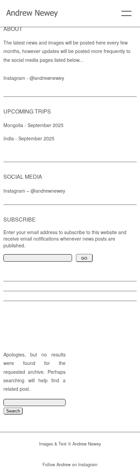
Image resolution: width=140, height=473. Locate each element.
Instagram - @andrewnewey (33, 77)
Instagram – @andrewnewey (34, 190)
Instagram (87, 464)
